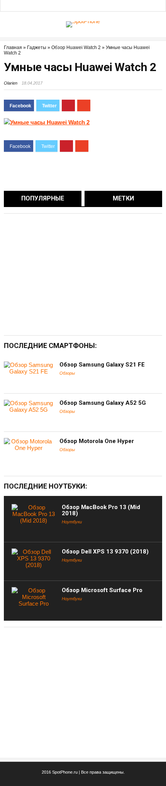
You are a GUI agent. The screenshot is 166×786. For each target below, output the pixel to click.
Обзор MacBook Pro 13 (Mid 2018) (101, 510)
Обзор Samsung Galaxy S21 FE (102, 364)
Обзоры (67, 373)
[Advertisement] (69, 274)
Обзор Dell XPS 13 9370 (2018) (105, 551)
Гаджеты (36, 47)
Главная (13, 47)
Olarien (10, 83)
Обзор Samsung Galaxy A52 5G (102, 402)
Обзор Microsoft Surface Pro (102, 590)
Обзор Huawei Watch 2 (76, 47)
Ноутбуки (72, 521)
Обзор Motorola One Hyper (96, 441)
